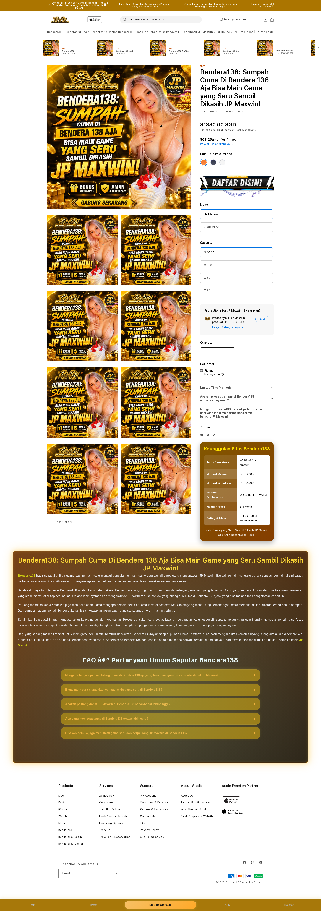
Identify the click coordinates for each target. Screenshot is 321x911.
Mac (61, 795)
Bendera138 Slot (129, 31)
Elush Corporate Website (197, 816)
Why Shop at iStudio (194, 809)
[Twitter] (208, 435)
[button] (55, 32)
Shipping (222, 130)
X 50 (207, 278)
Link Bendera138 (153, 31)
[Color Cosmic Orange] (203, 162)
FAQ (143, 823)
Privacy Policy (149, 830)
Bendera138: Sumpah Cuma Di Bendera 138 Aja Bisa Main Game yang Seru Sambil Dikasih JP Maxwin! (80, 5)
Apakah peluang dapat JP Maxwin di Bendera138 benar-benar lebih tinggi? (117, 704)
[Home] (60, 19)
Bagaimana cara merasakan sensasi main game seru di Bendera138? (113, 689)
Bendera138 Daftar (104, 31)
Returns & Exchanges (154, 809)
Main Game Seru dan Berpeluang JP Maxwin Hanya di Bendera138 (145, 5)
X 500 (208, 265)
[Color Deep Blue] (213, 162)
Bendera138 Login (77, 31)
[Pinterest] (215, 435)
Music (62, 823)
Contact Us (147, 816)
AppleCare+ (106, 795)
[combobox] (161, 19)
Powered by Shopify (251, 882)
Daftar (93, 905)
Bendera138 (55, 31)
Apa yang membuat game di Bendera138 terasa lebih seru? (106, 718)
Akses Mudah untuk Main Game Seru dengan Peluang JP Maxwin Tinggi (210, 5)
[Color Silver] (222, 162)
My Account (148, 795)
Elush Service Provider (114, 816)
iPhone (62, 809)
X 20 (207, 290)
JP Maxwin (205, 31)
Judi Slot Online (242, 31)
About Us (187, 795)
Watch (62, 816)
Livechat (289, 905)
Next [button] (272, 5)
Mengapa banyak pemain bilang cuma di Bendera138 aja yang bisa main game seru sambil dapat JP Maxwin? (142, 675)
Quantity (206, 342)
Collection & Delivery (154, 802)
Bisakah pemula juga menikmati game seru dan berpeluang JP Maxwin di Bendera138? (126, 733)
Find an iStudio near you (197, 802)
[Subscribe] (115, 873)
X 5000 (209, 252)
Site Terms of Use (152, 836)
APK (227, 905)
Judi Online (222, 31)
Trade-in (104, 830)
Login (32, 905)
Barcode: (226, 111)
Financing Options (111, 823)
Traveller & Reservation (114, 836)
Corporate (106, 802)
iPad (61, 802)
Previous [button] (49, 5)
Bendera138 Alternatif (181, 31)
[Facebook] (202, 435)
